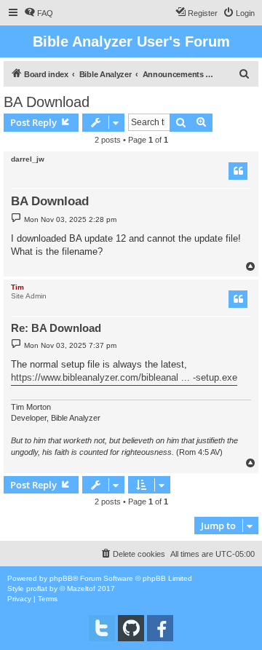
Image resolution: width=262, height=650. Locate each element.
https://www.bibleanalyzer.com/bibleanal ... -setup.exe (124, 377)
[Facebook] (160, 628)
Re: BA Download (56, 328)
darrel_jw (27, 159)
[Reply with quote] (238, 171)
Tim (17, 287)
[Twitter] (102, 628)
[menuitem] (38, 13)
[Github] (131, 628)
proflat (36, 588)
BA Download (47, 102)
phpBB (61, 578)
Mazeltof (81, 588)
